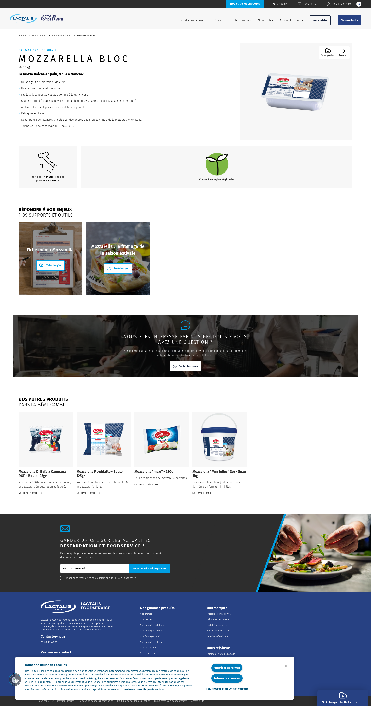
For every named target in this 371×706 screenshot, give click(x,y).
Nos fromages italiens (151, 630)
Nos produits (243, 20)
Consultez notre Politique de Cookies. (143, 689)
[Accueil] (36, 18)
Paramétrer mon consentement (227, 688)
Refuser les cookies (227, 678)
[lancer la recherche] (358, 4)
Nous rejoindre (218, 648)
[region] (154, 678)
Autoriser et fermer (227, 668)
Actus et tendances (291, 20)
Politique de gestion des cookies (133, 701)
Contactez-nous (188, 366)
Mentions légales (65, 701)
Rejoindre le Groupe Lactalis (221, 654)
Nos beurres (146, 619)
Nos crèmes (146, 614)
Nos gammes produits (157, 608)
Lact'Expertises (219, 20)
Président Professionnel (219, 614)
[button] (15, 679)
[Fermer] (285, 666)
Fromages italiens (61, 35)
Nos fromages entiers (151, 642)
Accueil (22, 35)
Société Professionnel (218, 630)
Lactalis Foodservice (192, 20)
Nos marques (217, 608)
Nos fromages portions (151, 636)
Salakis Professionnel (217, 636)
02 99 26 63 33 (49, 642)
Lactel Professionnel (217, 625)
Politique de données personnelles (95, 701)
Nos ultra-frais (147, 653)
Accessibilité (197, 701)
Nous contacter (349, 20)
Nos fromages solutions (152, 625)
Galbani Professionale (218, 619)
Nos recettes (265, 20)
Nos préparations (149, 647)
